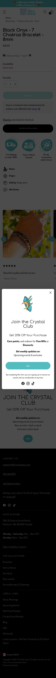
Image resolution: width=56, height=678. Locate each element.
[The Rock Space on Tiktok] (33, 384)
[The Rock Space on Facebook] (23, 384)
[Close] (50, 292)
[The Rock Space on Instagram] (28, 384)
